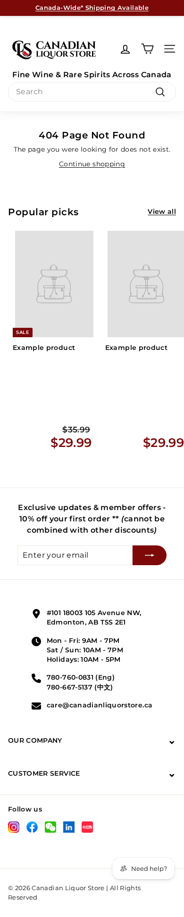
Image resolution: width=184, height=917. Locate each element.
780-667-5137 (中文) (80, 687)
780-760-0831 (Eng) (81, 677)
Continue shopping (92, 164)
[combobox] (92, 92)
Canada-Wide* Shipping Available (92, 7)
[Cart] (147, 49)
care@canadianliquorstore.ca (99, 705)
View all (162, 211)
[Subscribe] (150, 555)
